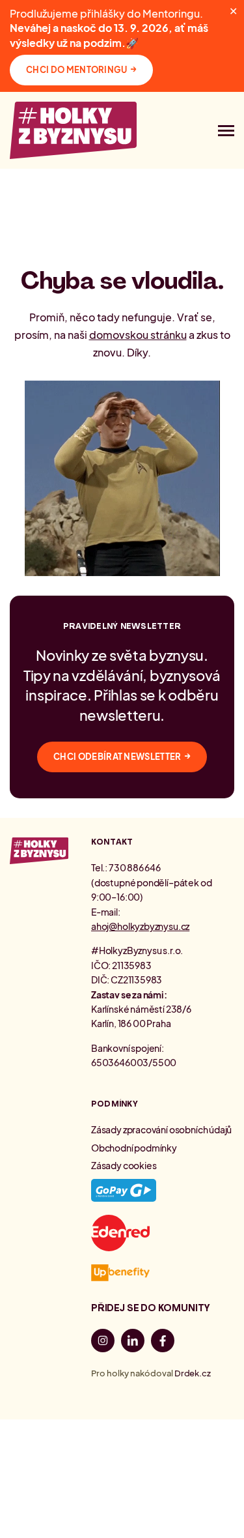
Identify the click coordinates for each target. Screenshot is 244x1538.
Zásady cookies (123, 1165)
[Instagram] (103, 1342)
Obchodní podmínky (134, 1148)
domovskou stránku (138, 334)
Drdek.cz (192, 1373)
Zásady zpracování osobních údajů (161, 1129)
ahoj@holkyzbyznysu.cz (140, 926)
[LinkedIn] (132, 1342)
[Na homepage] (73, 130)
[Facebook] (162, 1342)
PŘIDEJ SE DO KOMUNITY (150, 1308)
